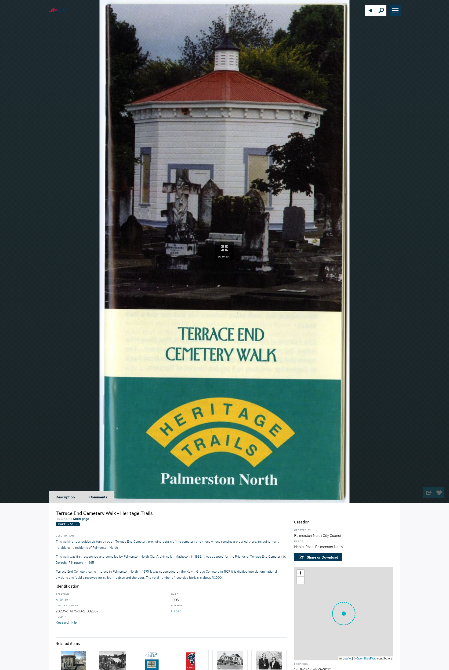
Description (65, 496)
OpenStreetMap (366, 658)
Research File (66, 621)
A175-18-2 (63, 599)
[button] (343, 613)
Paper (176, 610)
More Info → (67, 524)
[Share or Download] (428, 492)
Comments (98, 496)
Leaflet (346, 658)
